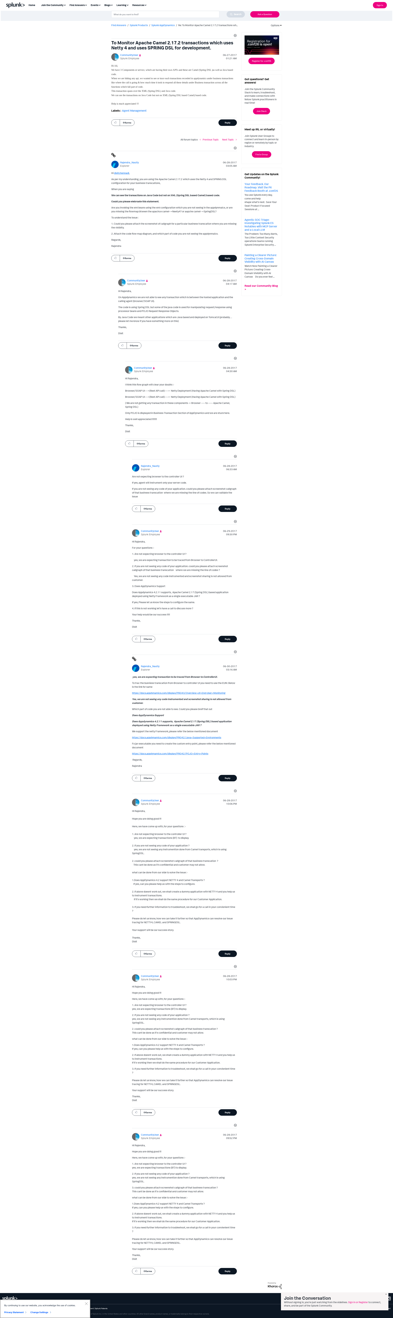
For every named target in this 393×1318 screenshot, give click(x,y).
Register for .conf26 (261, 61)
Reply (227, 122)
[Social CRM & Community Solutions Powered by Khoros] (275, 1285)
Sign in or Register (358, 1302)
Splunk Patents (101, 1308)
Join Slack (262, 111)
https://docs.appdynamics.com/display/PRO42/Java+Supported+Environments (176, 737)
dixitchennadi (121, 173)
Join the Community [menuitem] (52, 5)
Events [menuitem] (94, 5)
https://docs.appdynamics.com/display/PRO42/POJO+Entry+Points (170, 753)
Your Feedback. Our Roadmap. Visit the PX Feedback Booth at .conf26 (261, 187)
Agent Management (134, 110)
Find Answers (118, 25)
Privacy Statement (14, 1312)
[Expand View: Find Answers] (86, 5)
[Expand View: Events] (99, 5)
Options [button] (274, 25)
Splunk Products (139, 25)
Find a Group (261, 154)
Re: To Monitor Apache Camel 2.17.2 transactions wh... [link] (208, 25)
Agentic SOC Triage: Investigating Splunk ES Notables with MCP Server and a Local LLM (261, 224)
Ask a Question (265, 14)
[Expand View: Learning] (127, 5)
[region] (45, 1309)
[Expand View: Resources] (145, 5)
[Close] (86, 1303)
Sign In (380, 5)
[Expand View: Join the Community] (64, 5)
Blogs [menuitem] (107, 5)
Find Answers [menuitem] (77, 5)
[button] (235, 36)
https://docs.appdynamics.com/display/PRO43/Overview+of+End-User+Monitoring (179, 692)
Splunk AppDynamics (163, 25)
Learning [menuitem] (121, 5)
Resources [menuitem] (138, 5)
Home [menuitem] (32, 5)
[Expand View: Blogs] (111, 5)
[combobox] (178, 14)
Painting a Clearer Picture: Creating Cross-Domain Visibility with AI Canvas (261, 258)
